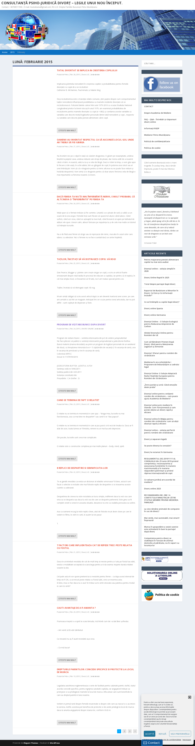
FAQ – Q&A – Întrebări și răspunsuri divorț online (160, 120)
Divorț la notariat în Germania (158, 452)
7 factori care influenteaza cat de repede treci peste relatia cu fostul (94, 547)
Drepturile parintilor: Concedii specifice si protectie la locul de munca (95, 671)
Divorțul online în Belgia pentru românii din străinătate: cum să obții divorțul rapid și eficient (161, 421)
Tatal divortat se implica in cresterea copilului (87, 70)
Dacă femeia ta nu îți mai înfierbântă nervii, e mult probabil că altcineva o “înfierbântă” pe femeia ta (96, 198)
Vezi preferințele (180, 733)
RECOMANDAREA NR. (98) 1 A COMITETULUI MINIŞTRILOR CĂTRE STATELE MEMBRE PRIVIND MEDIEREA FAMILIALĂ (161, 499)
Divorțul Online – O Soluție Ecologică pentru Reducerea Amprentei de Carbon (161, 324)
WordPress (55, 743)
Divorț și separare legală (155, 439)
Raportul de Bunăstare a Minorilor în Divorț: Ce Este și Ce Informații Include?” (161, 293)
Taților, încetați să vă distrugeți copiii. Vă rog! (86, 259)
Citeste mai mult (67, 130)
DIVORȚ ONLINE (87, 329)
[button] (189, 697)
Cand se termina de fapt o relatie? (78, 400)
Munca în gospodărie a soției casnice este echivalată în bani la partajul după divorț (161, 529)
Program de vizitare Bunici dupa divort (81, 324)
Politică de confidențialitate (157, 141)
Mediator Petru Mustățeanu (157, 135)
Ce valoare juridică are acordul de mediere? (159, 480)
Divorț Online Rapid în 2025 (156, 277)
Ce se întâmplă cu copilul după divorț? (161, 302)
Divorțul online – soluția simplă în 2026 (159, 269)
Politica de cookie (152, 148)
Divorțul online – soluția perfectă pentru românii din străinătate (159, 431)
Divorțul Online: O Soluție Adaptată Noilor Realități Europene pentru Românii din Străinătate (160, 375)
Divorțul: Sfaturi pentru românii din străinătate (160, 354)
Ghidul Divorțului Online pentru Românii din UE (158, 334)
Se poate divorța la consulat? (157, 445)
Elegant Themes (31, 743)
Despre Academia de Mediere (157, 113)
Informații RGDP (151, 128)
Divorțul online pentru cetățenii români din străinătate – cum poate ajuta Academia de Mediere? (161, 396)
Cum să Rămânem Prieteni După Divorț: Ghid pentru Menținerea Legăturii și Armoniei (159, 344)
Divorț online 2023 (152, 488)
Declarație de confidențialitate (170, 740)
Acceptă (149, 733)
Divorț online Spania (153, 308)
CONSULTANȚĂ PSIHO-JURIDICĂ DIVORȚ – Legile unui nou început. (61, 3)
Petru (66, 74)
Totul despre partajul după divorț (159, 284)
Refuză (162, 733)
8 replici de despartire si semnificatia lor (82, 468)
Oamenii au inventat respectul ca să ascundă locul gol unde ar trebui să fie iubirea (95, 141)
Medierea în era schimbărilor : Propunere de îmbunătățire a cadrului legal (161, 364)
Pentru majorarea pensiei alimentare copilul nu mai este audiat (161, 260)
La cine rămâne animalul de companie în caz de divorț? (161, 510)
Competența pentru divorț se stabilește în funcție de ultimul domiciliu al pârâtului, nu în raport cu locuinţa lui (161, 542)
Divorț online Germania (155, 315)
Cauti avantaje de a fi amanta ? (76, 607)
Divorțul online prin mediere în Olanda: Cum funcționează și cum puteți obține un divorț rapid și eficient (160, 409)
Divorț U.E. (85, 74)
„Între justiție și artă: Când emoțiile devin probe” (160, 386)
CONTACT (148, 106)
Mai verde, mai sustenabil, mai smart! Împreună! (161, 519)
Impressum (187, 740)
